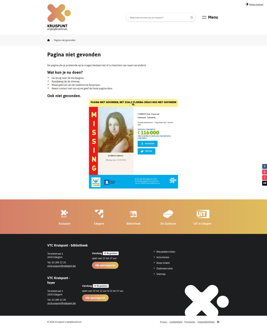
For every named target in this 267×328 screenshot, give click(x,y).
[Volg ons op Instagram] (264, 172)
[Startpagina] (48, 40)
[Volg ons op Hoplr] (264, 177)
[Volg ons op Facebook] (264, 166)
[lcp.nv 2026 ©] (218, 322)
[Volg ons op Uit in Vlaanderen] (264, 183)
